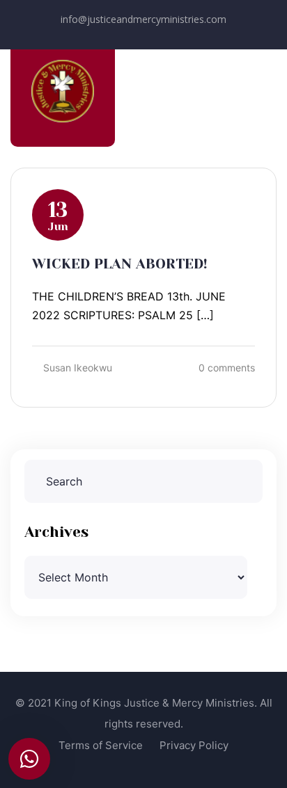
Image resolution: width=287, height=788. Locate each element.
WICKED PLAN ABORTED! (120, 264)
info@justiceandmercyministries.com (143, 19)
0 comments (227, 367)
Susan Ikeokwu (77, 367)
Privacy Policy (194, 745)
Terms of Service (101, 745)
